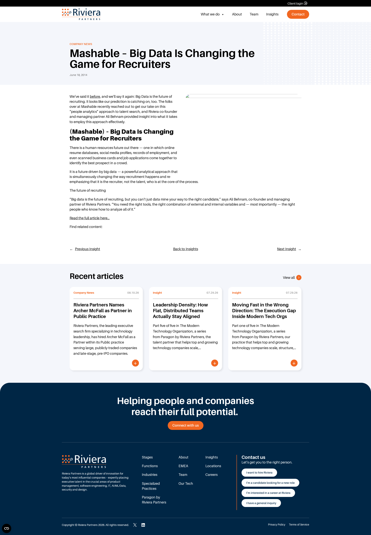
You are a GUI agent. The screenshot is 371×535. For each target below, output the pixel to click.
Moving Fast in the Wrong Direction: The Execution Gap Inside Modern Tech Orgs (264, 310)
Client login (295, 3)
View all (289, 278)
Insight (157, 292)
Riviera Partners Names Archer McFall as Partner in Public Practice (102, 310)
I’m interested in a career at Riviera (268, 492)
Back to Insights (185, 249)
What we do (210, 14)
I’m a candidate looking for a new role (270, 482)
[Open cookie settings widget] (6, 528)
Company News (81, 44)
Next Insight (286, 249)
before (95, 96)
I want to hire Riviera (259, 472)
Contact (298, 14)
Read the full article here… (90, 218)
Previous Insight (87, 249)
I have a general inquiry (261, 503)
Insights (272, 14)
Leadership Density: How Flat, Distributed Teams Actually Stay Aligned (180, 310)
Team (254, 14)
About (237, 14)
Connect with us (185, 425)
